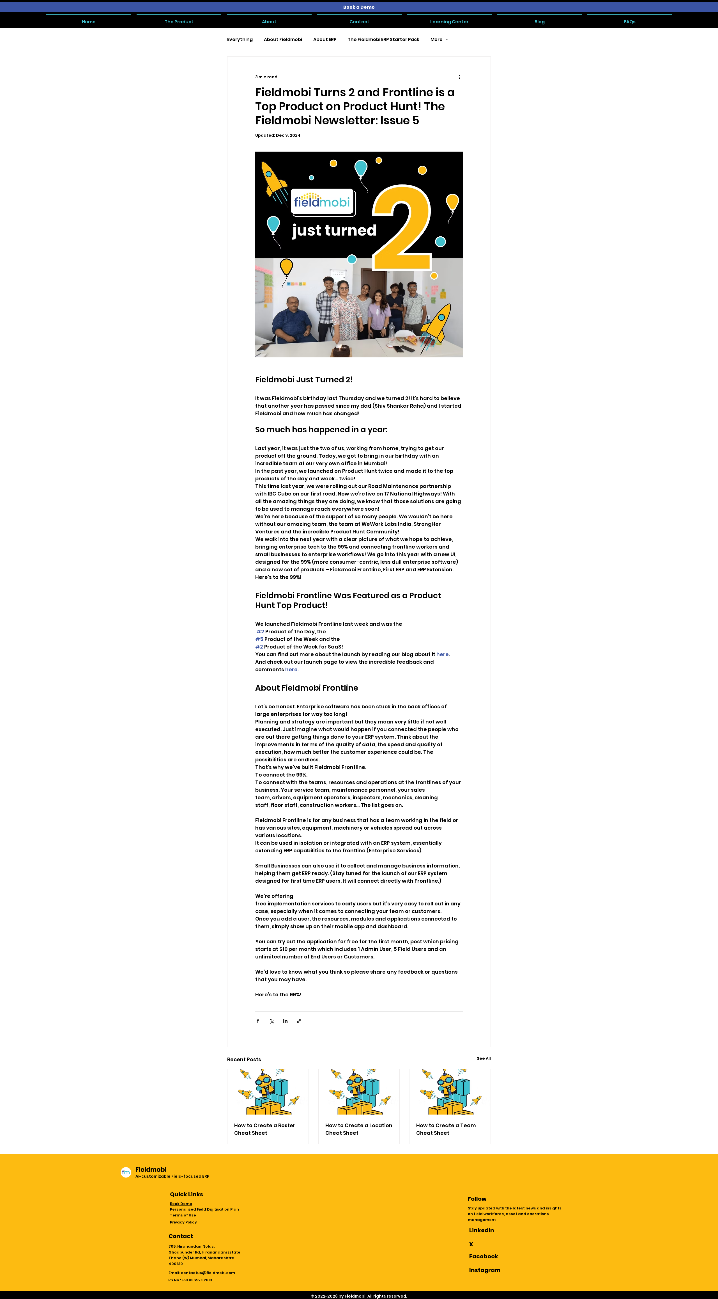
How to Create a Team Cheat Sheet (446, 1129)
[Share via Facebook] (258, 1021)
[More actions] (459, 77)
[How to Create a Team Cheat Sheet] (450, 1092)
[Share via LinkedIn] (285, 1021)
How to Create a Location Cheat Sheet (358, 1129)
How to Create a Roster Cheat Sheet (264, 1129)
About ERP (325, 39)
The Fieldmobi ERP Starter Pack (383, 39)
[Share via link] (299, 1021)
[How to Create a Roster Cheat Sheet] (268, 1092)
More (437, 39)
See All (484, 1058)
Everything (240, 39)
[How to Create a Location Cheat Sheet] (359, 1092)
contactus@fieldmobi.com (208, 1272)
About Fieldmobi (283, 39)
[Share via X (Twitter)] (271, 1021)
